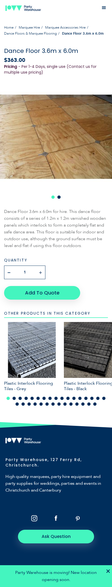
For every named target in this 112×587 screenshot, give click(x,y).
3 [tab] (20, 398)
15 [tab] (92, 398)
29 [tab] (83, 404)
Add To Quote (42, 292)
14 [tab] (86, 398)
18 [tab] (17, 404)
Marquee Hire (29, 27)
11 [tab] (68, 398)
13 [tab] (80, 398)
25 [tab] (59, 404)
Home (9, 27)
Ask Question (56, 536)
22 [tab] (41, 404)
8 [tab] (50, 398)
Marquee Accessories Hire (65, 27)
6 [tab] (38, 398)
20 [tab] (29, 404)
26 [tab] (65, 404)
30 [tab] (89, 404)
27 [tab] (71, 404)
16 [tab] (97, 398)
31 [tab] (95, 404)
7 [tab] (44, 398)
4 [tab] (26, 398)
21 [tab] (35, 404)
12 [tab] (74, 398)
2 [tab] (59, 197)
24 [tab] (53, 404)
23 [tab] (47, 404)
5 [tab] (32, 398)
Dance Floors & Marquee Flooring (30, 33)
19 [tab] (23, 404)
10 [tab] (62, 398)
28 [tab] (77, 404)
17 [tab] (103, 398)
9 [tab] (56, 398)
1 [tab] (53, 197)
